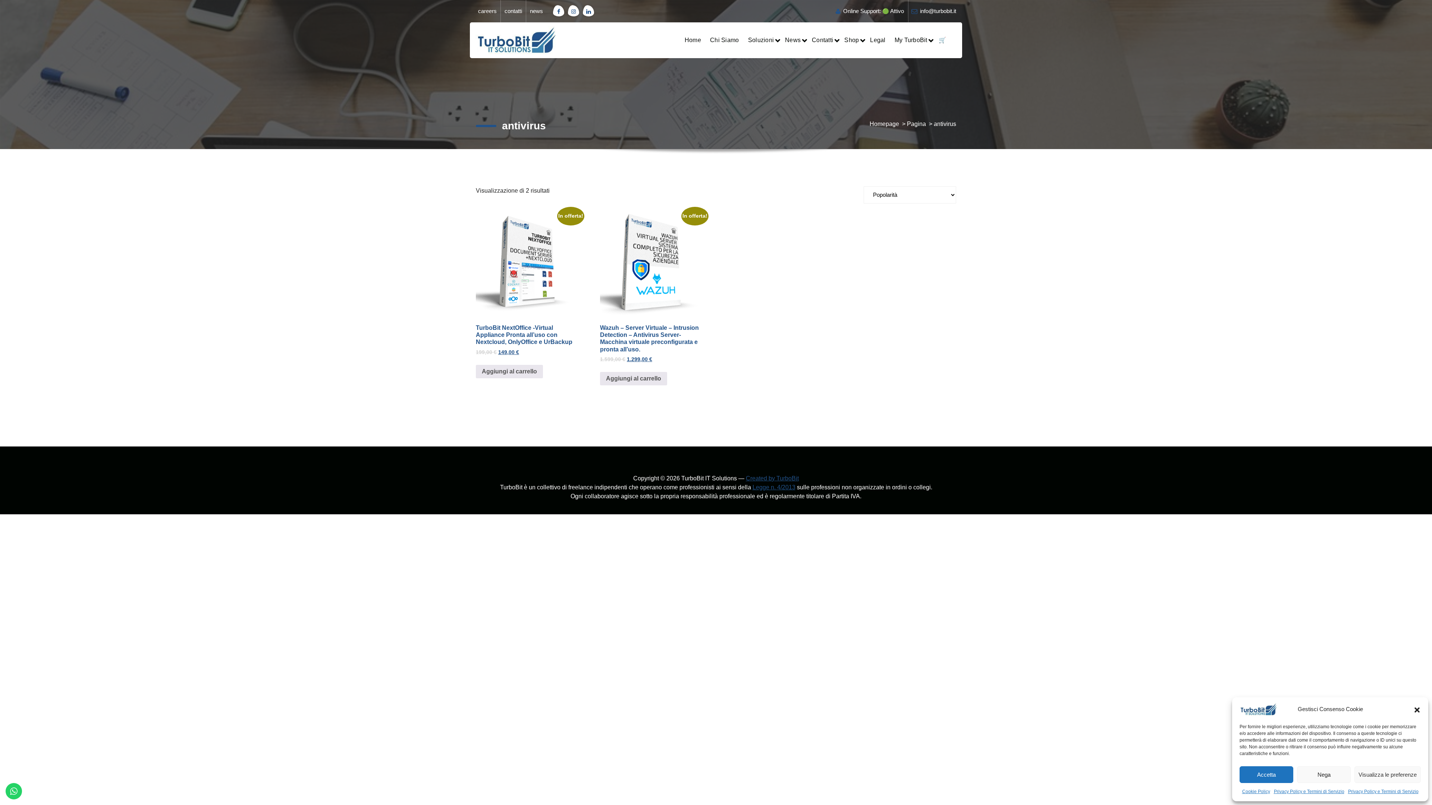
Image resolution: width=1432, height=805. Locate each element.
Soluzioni (761, 40)
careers (487, 11)
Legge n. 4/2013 (774, 487)
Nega (1324, 774)
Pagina (916, 124)
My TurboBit (911, 40)
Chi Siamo (724, 40)
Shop (851, 40)
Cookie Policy (1256, 791)
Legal (877, 40)
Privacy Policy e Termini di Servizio (1309, 791)
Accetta (1266, 774)
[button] (1417, 709)
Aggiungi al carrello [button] (509, 371)
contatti (513, 11)
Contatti (822, 40)
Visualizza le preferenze (1388, 774)
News (793, 40)
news (536, 11)
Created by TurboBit (772, 478)
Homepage (884, 124)
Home (693, 40)
